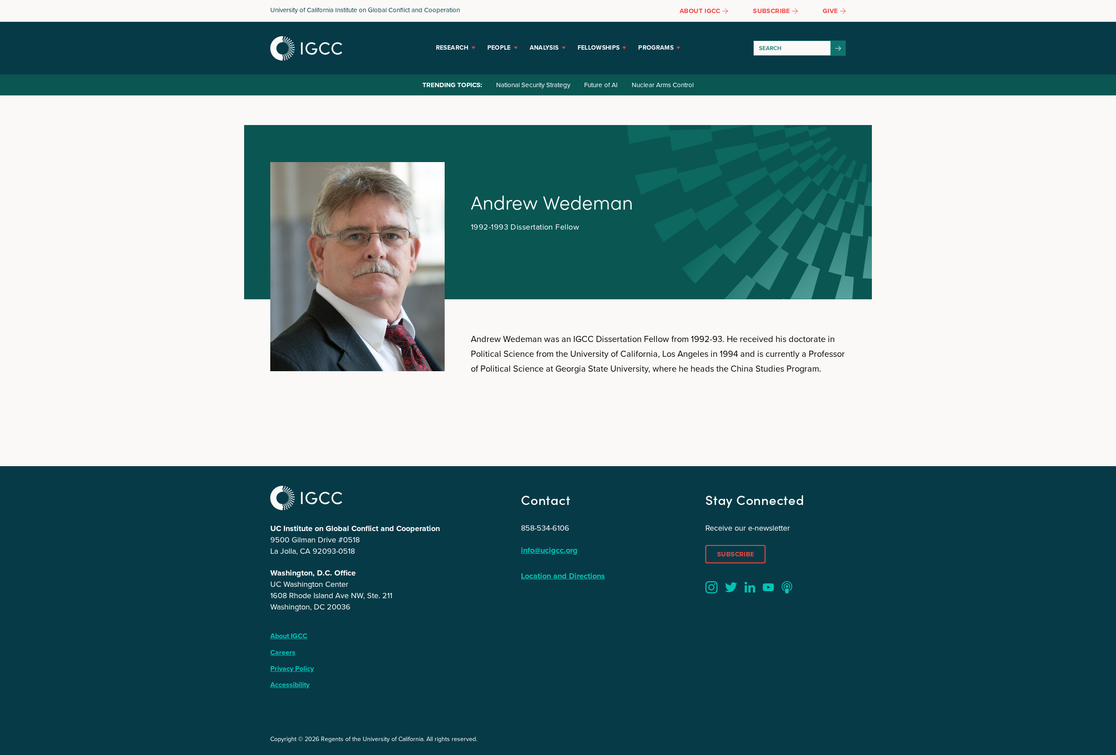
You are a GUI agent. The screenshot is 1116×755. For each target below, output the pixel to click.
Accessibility (290, 685)
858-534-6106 (545, 528)
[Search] (838, 48)
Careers (283, 652)
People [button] (499, 47)
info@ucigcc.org (549, 550)
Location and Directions (563, 576)
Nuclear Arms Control (663, 85)
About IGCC (288, 636)
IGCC (306, 48)
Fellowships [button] (599, 47)
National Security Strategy (533, 85)
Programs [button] (656, 47)
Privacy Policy (292, 669)
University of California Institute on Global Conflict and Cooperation (365, 10)
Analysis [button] (544, 47)
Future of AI (601, 85)
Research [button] (452, 47)
